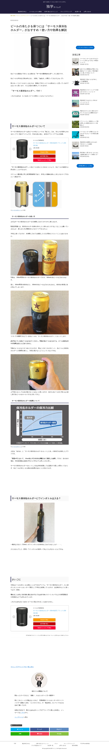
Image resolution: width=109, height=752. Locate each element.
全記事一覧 (78, 11)
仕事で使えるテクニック (51, 11)
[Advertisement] (40, 111)
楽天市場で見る (44, 156)
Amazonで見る (44, 152)
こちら (22, 712)
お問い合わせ (87, 11)
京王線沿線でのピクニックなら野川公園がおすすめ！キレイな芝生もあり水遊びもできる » (47, 635)
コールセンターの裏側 (35, 11)
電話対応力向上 (22, 11)
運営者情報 (75, 745)
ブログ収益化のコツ (36, 745)
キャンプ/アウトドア (66, 11)
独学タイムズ (53, 748)
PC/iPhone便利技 (85, 743)
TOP (15, 743)
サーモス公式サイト (16, 210)
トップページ (19, 717)
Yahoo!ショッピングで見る (44, 160)
